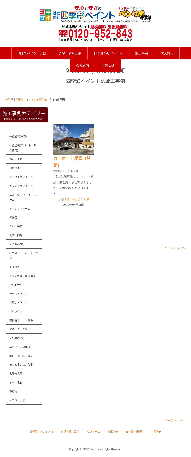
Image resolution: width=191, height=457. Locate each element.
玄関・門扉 (15, 235)
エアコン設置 (17, 400)
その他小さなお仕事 (21, 364)
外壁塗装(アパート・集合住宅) (22, 147)
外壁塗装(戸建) (18, 136)
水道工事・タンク (19, 329)
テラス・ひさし (18, 293)
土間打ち (14, 267)
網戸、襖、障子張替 (21, 355)
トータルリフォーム (21, 177)
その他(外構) (16, 338)
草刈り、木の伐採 (19, 346)
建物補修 (14, 168)
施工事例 (141, 53)
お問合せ (108, 65)
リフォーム (93, 431)
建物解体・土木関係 (21, 320)
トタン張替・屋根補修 (22, 276)
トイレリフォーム (19, 208)
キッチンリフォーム (21, 186)
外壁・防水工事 (70, 53)
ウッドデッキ (17, 284)
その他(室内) (16, 244)
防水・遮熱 (15, 159)
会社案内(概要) (134, 431)
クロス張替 (15, 226)
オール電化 (15, 382)
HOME (9, 99)
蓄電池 (13, 391)
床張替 (13, 217)
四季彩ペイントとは (32, 53)
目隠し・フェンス (19, 302)
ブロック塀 (15, 311)
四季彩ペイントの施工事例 (31, 99)
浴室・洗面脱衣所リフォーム (23, 197)
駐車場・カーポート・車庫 (23, 255)
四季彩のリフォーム (108, 53)
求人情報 (167, 53)
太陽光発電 (15, 373)
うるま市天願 (80, 199)
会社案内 (82, 65)
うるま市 (64, 199)
